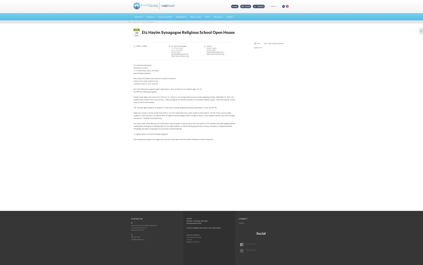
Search (273, 6)
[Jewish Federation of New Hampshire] (154, 6)
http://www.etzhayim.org (180, 56)
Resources (136, 22)
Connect (241, 223)
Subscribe (260, 6)
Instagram (251, 250)
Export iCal (258, 48)
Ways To (195, 17)
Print (258, 43)
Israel (165, 17)
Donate (235, 6)
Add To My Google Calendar (274, 43)
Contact (247, 6)
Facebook (250, 244)
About (138, 17)
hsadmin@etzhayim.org (179, 54)
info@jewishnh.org (137, 239)
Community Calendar (148, 22)
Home (129, 22)
